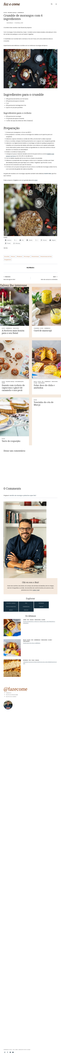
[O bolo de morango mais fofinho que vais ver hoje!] (7, 798)
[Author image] (5, 23)
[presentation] (14, 306)
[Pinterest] (10, 1052)
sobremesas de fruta (46, 256)
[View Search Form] (51, 4)
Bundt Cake (47, 173)
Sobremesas (20, 12)
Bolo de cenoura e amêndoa (49, 278)
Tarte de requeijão (11, 441)
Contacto (8, 693)
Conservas (36, 328)
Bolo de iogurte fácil (9, 278)
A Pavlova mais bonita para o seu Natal (13, 331)
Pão (43, 381)
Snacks (32, 619)
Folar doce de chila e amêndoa (44, 386)
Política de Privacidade (12, 694)
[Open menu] (56, 4)
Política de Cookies (11, 696)
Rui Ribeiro (10, 22)
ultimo (35, 382)
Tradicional (16, 328)
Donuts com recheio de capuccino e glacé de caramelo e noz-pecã (13, 388)
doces (13, 256)
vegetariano (7, 259)
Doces (5, 12)
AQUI (35, 180)
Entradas (25, 660)
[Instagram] (5, 1052)
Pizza (33, 660)
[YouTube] (13, 1052)
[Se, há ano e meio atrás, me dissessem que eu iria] (48, 713)
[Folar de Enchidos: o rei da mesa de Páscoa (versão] (41, 713)
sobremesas (35, 256)
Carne (24, 619)
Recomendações (19, 381)
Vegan (3, 382)
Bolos (35, 381)
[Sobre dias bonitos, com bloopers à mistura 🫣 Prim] (20, 745)
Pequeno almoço (12, 12)
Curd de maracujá (43, 330)
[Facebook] (7, 1052)
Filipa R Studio (26, 1049)
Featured (19, 256)
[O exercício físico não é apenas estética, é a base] (13, 775)
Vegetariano (41, 382)
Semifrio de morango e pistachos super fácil (23, 495)
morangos (27, 256)
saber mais (36, 590)
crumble (6, 256)
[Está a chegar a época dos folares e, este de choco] (54, 713)
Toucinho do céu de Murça (43, 403)
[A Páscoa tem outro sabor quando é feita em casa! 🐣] (34, 713)
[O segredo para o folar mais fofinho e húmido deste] (27, 878)
